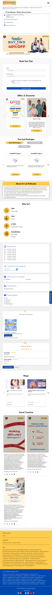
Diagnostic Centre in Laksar (26, 579)
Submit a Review (8, 367)
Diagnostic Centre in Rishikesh (15, 582)
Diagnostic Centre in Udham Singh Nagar (30, 583)
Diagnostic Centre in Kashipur (28, 577)
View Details (15, 126)
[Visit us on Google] (21, 593)
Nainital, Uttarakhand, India (9, 270)
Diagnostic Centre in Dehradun (30, 575)
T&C (12, 82)
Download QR (8, 335)
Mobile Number (10, 74)
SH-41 (4, 535)
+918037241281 (9, 22)
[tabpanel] (26, 45)
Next (48, 116)
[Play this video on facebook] (14, 434)
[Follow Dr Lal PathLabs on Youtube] (31, 593)
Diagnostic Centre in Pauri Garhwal (29, 580)
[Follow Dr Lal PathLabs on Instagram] (28, 593)
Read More (9, 404)
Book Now (15, 174)
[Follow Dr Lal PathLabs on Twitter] (23, 593)
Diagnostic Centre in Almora (8, 574)
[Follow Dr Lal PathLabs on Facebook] (18, 593)
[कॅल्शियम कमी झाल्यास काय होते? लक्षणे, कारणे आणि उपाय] (36, 384)
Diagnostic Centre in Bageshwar (22, 574)
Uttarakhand (7, 279)
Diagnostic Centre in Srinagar (14, 583)
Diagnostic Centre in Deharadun (15, 575)
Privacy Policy (18, 82)
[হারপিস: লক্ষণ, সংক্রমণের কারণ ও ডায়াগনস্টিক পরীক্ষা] (15, 384)
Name (8, 68)
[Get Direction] (17, 270)
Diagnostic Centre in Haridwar (14, 577)
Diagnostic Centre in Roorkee (29, 582)
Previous (4, 116)
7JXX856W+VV (7, 269)
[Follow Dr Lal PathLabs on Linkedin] (26, 593)
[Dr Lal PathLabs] (9, 3)
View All (17, 367)
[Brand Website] (34, 593)
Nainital (29, 279)
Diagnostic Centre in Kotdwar (14, 579)
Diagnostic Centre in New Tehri (13, 580)
